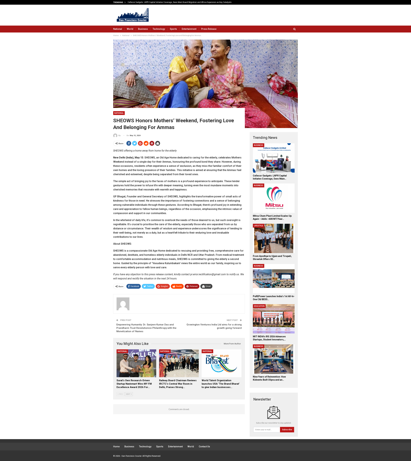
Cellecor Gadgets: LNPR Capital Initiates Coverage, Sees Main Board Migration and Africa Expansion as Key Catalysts (180, 2)
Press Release (208, 29)
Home (116, 446)
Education (259, 306)
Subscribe (287, 429)
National (117, 29)
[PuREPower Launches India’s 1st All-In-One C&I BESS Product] (274, 278)
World (130, 29)
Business (143, 29)
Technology (159, 29)
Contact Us (204, 446)
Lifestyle (258, 226)
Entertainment (189, 29)
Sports (173, 29)
